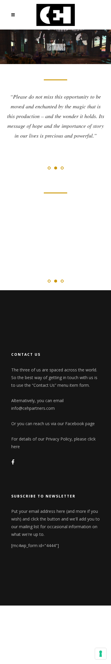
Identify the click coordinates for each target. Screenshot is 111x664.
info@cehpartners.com (33, 408)
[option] (55, 107)
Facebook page (80, 423)
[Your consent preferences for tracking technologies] (100, 653)
